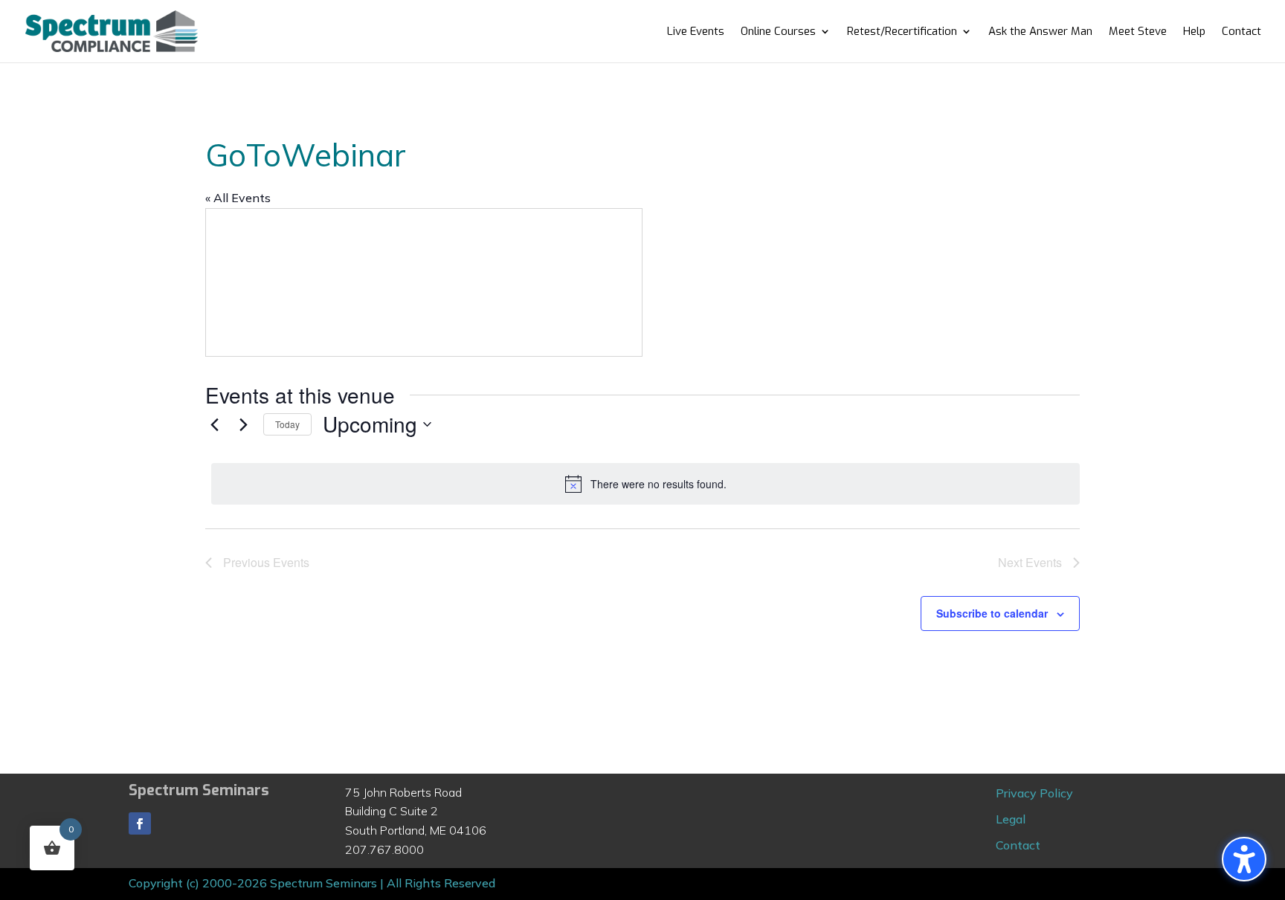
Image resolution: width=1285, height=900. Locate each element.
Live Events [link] (695, 32)
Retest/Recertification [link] (902, 32)
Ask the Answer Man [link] (1040, 32)
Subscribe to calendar (992, 613)
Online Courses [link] (778, 32)
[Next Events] (243, 424)
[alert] (645, 484)
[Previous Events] (214, 424)
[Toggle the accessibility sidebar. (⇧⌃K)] (1244, 859)
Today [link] (287, 424)
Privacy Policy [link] (1034, 793)
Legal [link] (1010, 819)
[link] (111, 30)
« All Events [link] (238, 197)
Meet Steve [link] (1138, 32)
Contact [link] (1241, 32)
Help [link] (1194, 32)
